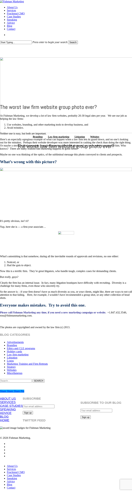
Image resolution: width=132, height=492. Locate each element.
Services (11, 469)
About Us (12, 466)
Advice (11, 481)
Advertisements (15, 342)
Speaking (12, 478)
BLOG (4, 416)
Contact (11, 487)
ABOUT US (8, 398)
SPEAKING (8, 409)
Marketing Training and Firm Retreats (27, 363)
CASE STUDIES (11, 406)
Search (72, 42)
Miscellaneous (14, 373)
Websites (94, 136)
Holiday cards (14, 351)
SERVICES (8, 402)
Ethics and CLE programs (21, 348)
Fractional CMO (16, 472)
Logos (10, 360)
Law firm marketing (58, 136)
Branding (38, 136)
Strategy (11, 366)
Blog (9, 484)
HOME (4, 420)
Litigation (80, 136)
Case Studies (14, 475)
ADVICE (6, 413)
